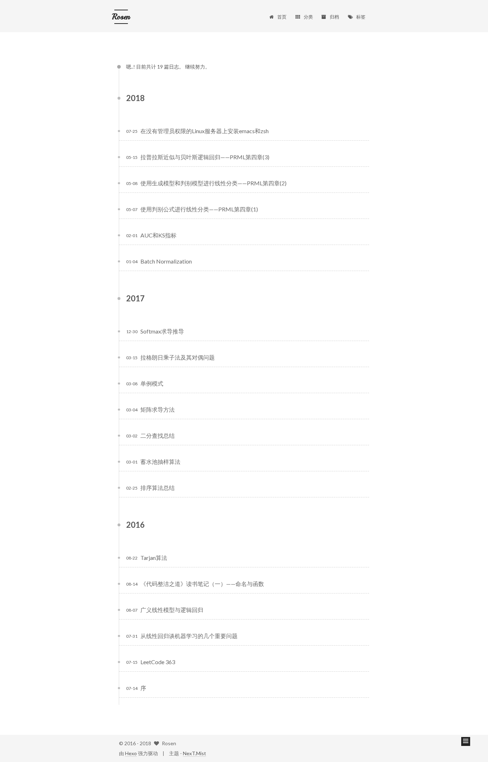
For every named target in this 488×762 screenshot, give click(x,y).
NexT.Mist (194, 753)
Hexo (131, 753)
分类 (308, 17)
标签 (360, 17)
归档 (334, 17)
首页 (282, 17)
